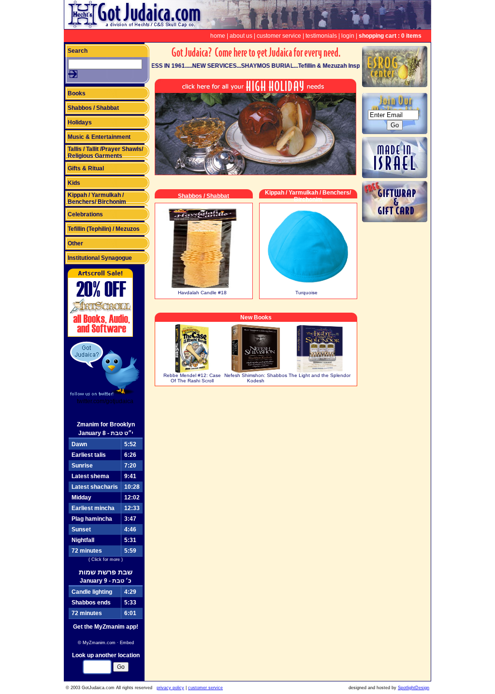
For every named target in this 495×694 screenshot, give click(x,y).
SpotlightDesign (413, 687)
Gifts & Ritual (86, 168)
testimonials (321, 35)
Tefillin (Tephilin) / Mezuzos (104, 229)
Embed (127, 642)
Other (75, 243)
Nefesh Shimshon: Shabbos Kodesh (255, 378)
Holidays (80, 122)
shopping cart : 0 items (390, 35)
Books (77, 93)
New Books (256, 317)
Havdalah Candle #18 (202, 292)
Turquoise (306, 292)
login (347, 35)
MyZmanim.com (99, 642)
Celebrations (85, 214)
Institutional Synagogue (100, 258)
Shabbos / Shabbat (93, 108)
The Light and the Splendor (319, 375)
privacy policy (170, 687)
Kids (74, 183)
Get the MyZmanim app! (105, 626)
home (217, 35)
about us (241, 35)
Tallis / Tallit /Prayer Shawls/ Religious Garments (105, 152)
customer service (279, 35)
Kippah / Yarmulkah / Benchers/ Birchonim (97, 198)
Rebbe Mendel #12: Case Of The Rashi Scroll (192, 378)
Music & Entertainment (99, 137)
